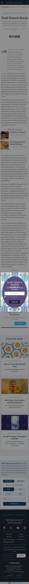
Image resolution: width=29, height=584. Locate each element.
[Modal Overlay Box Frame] (14, 292)
